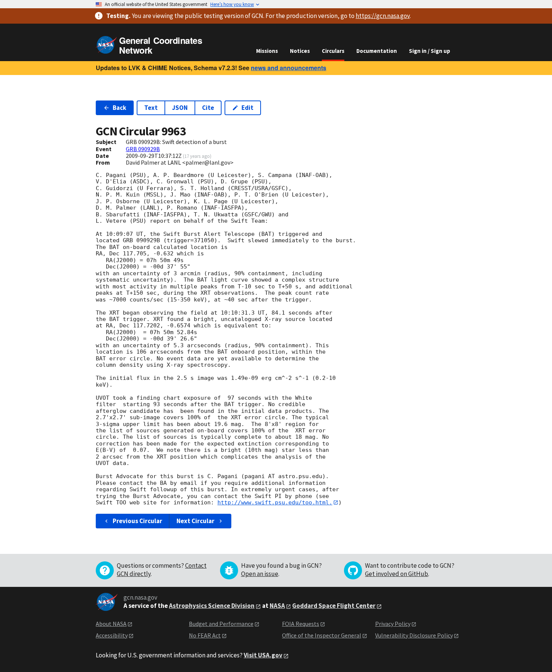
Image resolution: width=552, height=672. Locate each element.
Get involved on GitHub (396, 574)
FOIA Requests (300, 623)
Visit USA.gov (263, 655)
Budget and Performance (221, 623)
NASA (277, 606)
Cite (208, 108)
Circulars (333, 50)
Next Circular (195, 521)
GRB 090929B (143, 149)
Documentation (376, 50)
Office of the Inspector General (321, 635)
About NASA (111, 623)
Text (151, 108)
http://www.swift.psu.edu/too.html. (274, 502)
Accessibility (112, 635)
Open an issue (259, 574)
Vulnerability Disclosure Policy (414, 635)
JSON (180, 108)
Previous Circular (137, 521)
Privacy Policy (392, 623)
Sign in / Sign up (429, 50)
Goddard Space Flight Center (334, 606)
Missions (267, 50)
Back (119, 108)
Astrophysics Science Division (212, 606)
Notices (300, 50)
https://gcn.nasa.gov (383, 16)
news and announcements (288, 67)
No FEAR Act (205, 635)
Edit (247, 108)
